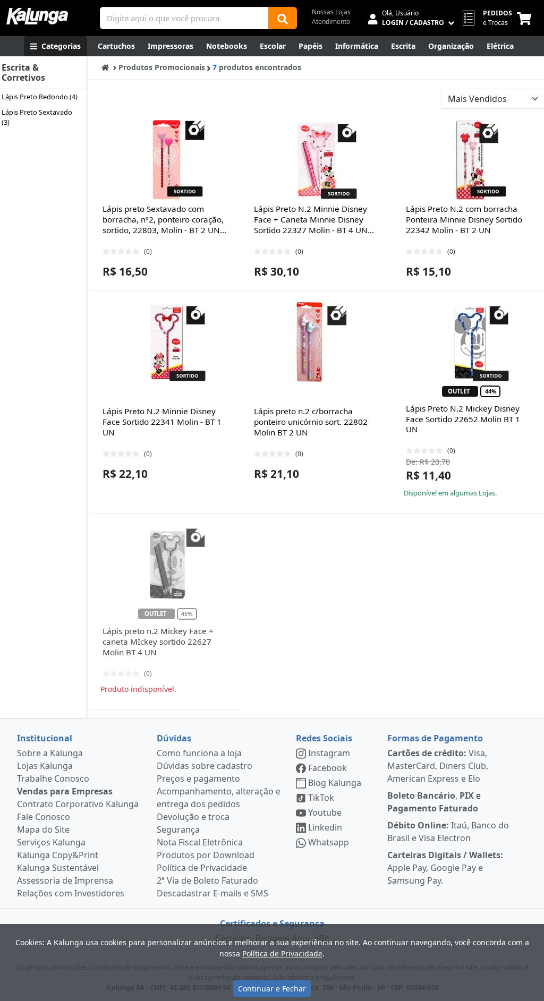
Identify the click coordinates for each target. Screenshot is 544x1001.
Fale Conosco (43, 817)
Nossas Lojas (331, 11)
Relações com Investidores (70, 893)
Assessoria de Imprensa (65, 880)
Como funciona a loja (199, 753)
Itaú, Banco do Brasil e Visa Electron (448, 831)
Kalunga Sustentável (58, 868)
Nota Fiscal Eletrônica (200, 842)
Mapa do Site (43, 829)
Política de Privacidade (202, 868)
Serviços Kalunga (51, 842)
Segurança (178, 829)
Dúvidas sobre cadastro (204, 766)
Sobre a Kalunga (50, 753)
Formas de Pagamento (435, 738)
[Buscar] (282, 18)
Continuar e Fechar (272, 988)
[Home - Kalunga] (105, 67)
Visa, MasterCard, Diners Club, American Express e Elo (437, 765)
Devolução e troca (193, 817)
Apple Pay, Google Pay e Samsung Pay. (445, 867)
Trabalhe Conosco (53, 778)
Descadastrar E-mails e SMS (212, 893)
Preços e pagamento (198, 778)
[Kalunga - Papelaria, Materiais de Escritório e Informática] (37, 16)
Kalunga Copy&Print (57, 855)
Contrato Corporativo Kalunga (78, 804)
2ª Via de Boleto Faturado (207, 880)
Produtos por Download (205, 855)
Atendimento (331, 21)
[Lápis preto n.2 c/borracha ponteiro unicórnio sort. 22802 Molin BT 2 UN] (318, 342)
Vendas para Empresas (65, 791)
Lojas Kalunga (45, 766)
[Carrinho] (526, 18)
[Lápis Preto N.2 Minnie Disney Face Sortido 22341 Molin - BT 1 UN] (167, 342)
